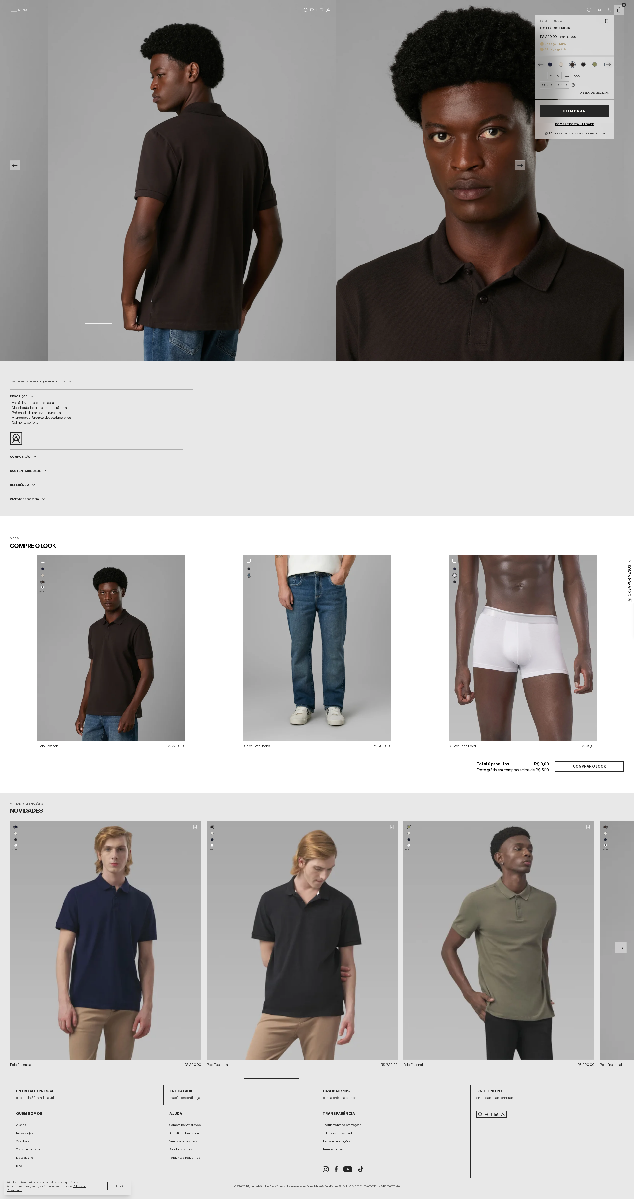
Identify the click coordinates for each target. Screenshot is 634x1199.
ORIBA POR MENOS (629, 580)
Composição (20, 456)
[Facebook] (336, 1169)
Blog (19, 1166)
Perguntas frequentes (184, 1157)
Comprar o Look (589, 766)
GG (567, 75)
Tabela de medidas (594, 92)
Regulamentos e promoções (342, 1125)
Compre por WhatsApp (574, 124)
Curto (547, 85)
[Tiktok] (360, 1169)
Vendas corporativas (183, 1141)
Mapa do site (24, 1157)
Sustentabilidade (25, 471)
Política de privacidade (338, 1133)
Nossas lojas (24, 1133)
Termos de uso (333, 1149)
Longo (562, 85)
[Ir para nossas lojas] (599, 10)
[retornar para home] (317, 10)
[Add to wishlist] (607, 21)
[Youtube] (347, 1169)
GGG (577, 75)
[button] (42, 568)
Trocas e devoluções (336, 1141)
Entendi (118, 1186)
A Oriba (21, 1125)
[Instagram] (326, 1169)
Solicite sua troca (180, 1149)
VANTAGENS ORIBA (24, 499)
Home (544, 21)
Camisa (557, 21)
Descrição (18, 396)
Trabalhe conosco (28, 1149)
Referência (19, 485)
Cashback (22, 1141)
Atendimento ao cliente (185, 1133)
